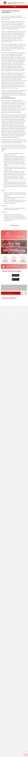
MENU (14, 6)
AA (18, 317)
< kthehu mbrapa (14, 225)
